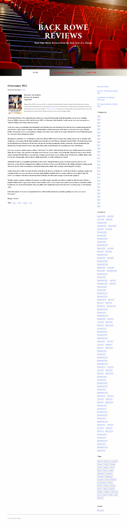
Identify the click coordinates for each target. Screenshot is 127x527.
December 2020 (102, 283)
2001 (98, 122)
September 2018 (102, 315)
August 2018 (101, 319)
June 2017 (100, 344)
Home (35, 72)
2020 (98, 187)
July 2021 (113, 280)
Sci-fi (112, 467)
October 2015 (101, 389)
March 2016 (109, 373)
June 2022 (110, 267)
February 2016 (102, 376)
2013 (98, 164)
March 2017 (109, 347)
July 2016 (110, 367)
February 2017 (102, 351)
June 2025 (108, 229)
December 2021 (112, 270)
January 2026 (101, 226)
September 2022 (102, 264)
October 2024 (101, 242)
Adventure (107, 461)
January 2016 (101, 380)
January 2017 (101, 354)
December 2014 (102, 412)
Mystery (106, 467)
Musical (112, 489)
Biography (109, 476)
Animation (109, 473)
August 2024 (101, 248)
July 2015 (110, 396)
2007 (98, 145)
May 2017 (109, 344)
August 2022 (101, 267)
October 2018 (101, 312)
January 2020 (101, 290)
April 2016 (100, 373)
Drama (14, 203)
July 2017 (110, 341)
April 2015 (100, 402)
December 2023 (102, 254)
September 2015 (102, 392)
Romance (115, 492)
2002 (98, 126)
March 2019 (101, 306)
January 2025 (101, 235)
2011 (98, 158)
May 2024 (100, 251)
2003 (98, 132)
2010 (98, 155)
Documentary (102, 482)
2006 (98, 142)
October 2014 (101, 418)
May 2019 (100, 303)
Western (100, 498)
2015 (98, 171)
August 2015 (101, 396)
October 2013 (101, 444)
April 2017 (100, 347)
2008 (98, 148)
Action (100, 461)
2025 (98, 203)
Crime (107, 479)
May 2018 (109, 322)
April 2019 (108, 303)
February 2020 (102, 287)
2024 (98, 199)
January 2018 (101, 328)
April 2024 (108, 251)
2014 (98, 167)
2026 (98, 206)
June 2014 (100, 428)
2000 (98, 119)
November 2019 (102, 296)
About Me (91, 72)
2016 (98, 174)
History (113, 486)
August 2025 (112, 226)
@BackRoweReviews (50, 109)
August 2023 (101, 258)
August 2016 (101, 367)
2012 (98, 161)
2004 (98, 135)
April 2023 (110, 258)
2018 (98, 180)
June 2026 (100, 219)
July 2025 (100, 229)
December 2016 (102, 357)
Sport (30, 203)
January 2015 (101, 408)
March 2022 (101, 270)
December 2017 (102, 331)
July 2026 (110, 216)
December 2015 (102, 383)
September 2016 (102, 364)
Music (105, 489)
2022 (98, 193)
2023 (98, 196)
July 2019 (111, 299)
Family (19, 203)
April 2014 (100, 431)
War (116, 495)
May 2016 (109, 370)
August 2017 (101, 341)
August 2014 (101, 424)
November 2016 (102, 360)
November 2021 (102, 274)
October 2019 (101, 299)
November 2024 (102, 238)
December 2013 (102, 441)
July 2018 (110, 319)
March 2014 (109, 431)
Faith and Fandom (63, 72)
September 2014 (102, 421)
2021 (98, 190)
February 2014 (102, 434)
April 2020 (112, 283)
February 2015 (102, 405)
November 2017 (102, 335)
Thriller (110, 495)
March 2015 (109, 402)
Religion (25, 203)
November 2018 (102, 309)
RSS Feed (100, 510)
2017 (98, 177)
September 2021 (102, 280)
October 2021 (101, 277)
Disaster (113, 479)
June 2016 (100, 370)
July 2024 (110, 248)
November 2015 (102, 386)
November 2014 (102, 415)
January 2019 (111, 306)
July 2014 (110, 424)
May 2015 (109, 399)
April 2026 (109, 219)
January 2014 (101, 437)
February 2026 (102, 222)
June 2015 (100, 399)
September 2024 (102, 245)
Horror (100, 467)
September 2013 (102, 447)
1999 (98, 116)
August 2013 (101, 450)
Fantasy (112, 464)
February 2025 (102, 232)
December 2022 (102, 261)
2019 (23, 90)
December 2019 (102, 293)
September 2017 (102, 338)
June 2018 (100, 322)
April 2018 (100, 325)
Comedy (114, 461)
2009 (98, 151)
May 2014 (109, 428)
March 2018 (109, 325)
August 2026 (101, 216)
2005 (98, 139)
